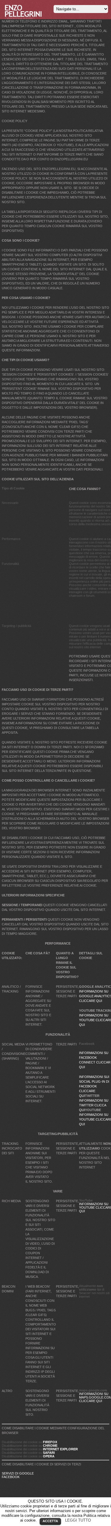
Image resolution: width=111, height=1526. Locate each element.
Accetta (50, 1521)
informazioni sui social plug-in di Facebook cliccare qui (94, 1086)
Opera (48, 1456)
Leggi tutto (78, 1520)
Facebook (11, 1477)
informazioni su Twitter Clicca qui (93, 1105)
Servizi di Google (18, 1473)
